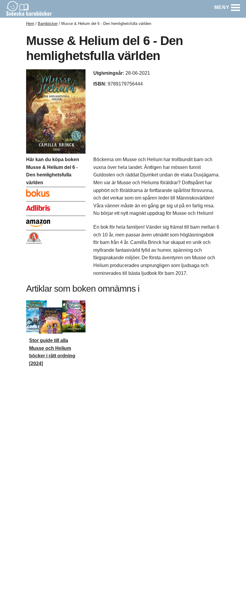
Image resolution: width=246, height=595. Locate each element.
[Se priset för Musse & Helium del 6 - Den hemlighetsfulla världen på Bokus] (56, 192)
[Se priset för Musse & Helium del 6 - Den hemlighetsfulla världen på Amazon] (56, 221)
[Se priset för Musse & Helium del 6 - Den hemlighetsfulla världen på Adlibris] (56, 206)
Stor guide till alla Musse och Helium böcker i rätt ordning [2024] (52, 352)
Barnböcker (48, 23)
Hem (30, 23)
